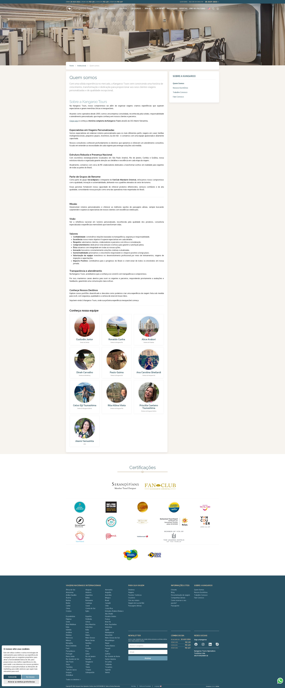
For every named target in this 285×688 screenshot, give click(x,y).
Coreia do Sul (90, 608)
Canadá (108, 603)
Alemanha (108, 590)
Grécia (88, 622)
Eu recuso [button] (30, 677)
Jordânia (69, 632)
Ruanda (88, 659)
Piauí (107, 651)
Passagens (172, 8)
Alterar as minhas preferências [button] (21, 682)
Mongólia (69, 643)
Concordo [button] (12, 677)
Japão (107, 630)
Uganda (108, 670)
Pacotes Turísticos (135, 595)
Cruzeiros (136, 8)
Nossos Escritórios (180, 88)
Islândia (68, 630)
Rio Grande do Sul (72, 659)
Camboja (89, 603)
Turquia (88, 670)
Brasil (148, 8)
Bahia (88, 598)
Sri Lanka (108, 662)
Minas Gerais (90, 640)
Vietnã (107, 672)
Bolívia (68, 600)
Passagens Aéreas (135, 606)
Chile (107, 606)
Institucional (81, 66)
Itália (87, 630)
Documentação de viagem (180, 595)
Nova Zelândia (71, 646)
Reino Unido (70, 656)
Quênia (107, 654)
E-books (174, 590)
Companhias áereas (178, 598)
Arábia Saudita (71, 595)
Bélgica (107, 598)
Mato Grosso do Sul (112, 638)
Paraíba (88, 648)
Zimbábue (69, 675)
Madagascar (109, 632)
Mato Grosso (90, 638)
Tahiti (88, 664)
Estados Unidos (110, 616)
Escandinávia (70, 616)
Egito (87, 611)
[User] (217, 8)
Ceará (88, 606)
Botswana (89, 600)
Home (71, 66)
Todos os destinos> (73, 679)
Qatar (88, 654)
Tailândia (108, 664)
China (68, 608)
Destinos (131, 590)
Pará (67, 648)
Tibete (88, 667)
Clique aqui (73, 121)
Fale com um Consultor (196, 1)
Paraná (107, 648)
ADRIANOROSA (215, 686)
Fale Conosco (178, 97)
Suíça (68, 664)
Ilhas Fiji (108, 622)
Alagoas (89, 590)
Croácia (68, 611)
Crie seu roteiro (197, 8)
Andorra (88, 592)
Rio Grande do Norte (112, 656)
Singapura (89, 662)
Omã (87, 646)
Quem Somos (183, 1)
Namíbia (88, 643)
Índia (67, 627)
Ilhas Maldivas (71, 624)
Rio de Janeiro (91, 656)
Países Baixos (110, 646)
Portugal (69, 654)
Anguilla (108, 592)
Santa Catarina (110, 659)
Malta (88, 635)
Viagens (131, 592)
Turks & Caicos (71, 670)
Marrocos (69, 638)
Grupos (123, 8)
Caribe (68, 606)
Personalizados (107, 8)
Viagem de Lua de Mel (136, 603)
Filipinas (69, 619)
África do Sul (70, 590)
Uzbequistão (90, 672)
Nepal (107, 643)
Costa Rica (109, 608)
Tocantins (108, 667)
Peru (87, 651)
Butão (68, 603)
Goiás (68, 622)
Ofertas (183, 8)
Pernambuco (70, 651)
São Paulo (69, 662)
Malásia (68, 635)
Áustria (68, 598)
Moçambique (109, 640)
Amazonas (69, 592)
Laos (87, 632)
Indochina (89, 627)
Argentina (89, 595)
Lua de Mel (160, 8)
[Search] (213, 8)
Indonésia (108, 627)
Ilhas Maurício (90, 624)
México (68, 640)
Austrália (108, 595)
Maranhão (108, 635)
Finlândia (89, 619)
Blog (172, 592)
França (107, 619)
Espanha (89, 616)
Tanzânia (69, 667)
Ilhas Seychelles (111, 624)
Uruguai (68, 672)
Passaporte (175, 606)
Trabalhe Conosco (180, 92)
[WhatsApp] (280, 681)
